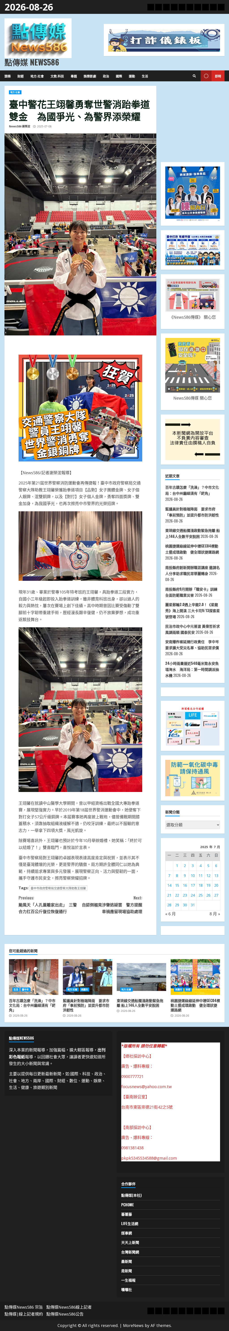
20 (216, 885)
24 (193, 895)
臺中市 (25, 989)
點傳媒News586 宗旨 (23, 1307)
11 (201, 875)
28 (169, 905)
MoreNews (133, 1325)
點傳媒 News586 (31, 62)
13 (216, 875)
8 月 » (215, 913)
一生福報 (128, 1280)
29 (177, 905)
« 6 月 (170, 913)
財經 (20, 76)
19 (208, 885)
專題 (74, 76)
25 (201, 895)
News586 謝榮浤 (19, 126)
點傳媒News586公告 (65, 1314)
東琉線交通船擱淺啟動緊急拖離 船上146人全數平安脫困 (141, 977)
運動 (132, 76)
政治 (106, 76)
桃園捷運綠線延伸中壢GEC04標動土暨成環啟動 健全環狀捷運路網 (195, 977)
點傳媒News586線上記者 (69, 1307)
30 (185, 905)
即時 (218, 76)
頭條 (7, 76)
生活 (145, 76)
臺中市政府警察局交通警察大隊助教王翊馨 (58, 888)
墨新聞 (126, 1261)
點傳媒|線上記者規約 (23, 1314)
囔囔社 (126, 1289)
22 (177, 895)
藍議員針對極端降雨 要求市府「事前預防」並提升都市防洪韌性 (87, 977)
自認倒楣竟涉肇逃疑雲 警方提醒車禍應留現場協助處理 (112, 904)
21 (169, 895)
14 (169, 885)
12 (208, 875)
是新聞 (126, 1270)
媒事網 (126, 1233)
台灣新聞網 (130, 1252)
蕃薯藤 (126, 1214)
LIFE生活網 (129, 1223)
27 (216, 895)
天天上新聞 (130, 1242)
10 (193, 875)
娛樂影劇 (90, 76)
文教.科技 (57, 76)
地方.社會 (37, 76)
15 (177, 885)
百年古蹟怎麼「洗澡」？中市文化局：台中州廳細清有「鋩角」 (33, 977)
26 (208, 895)
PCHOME (127, 1204)
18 (201, 885)
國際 (119, 76)
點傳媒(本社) (131, 1195)
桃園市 (84, 989)
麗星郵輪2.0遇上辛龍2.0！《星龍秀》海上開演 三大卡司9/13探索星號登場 (192, 610)
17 (193, 885)
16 (185, 885)
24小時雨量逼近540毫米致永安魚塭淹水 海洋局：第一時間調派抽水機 (192, 669)
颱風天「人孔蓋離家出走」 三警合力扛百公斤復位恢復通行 (48, 904)
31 (193, 905)
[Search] (194, 76)
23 (185, 895)
